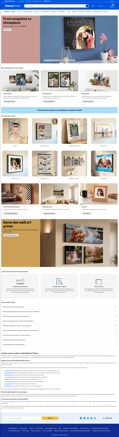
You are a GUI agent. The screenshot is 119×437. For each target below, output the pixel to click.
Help (93, 6)
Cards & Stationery (27, 11)
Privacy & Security (36, 430)
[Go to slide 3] (60, 60)
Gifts (68, 11)
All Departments (12, 428)
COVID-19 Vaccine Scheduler (70, 428)
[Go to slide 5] (72, 60)
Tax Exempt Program (103, 428)
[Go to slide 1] (49, 60)
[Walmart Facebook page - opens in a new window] (81, 418)
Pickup (12, 11)
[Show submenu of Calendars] (91, 11)
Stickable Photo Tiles (10, 373)
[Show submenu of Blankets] (56, 11)
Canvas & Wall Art (45, 11)
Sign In (112, 1)
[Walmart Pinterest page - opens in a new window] (88, 418)
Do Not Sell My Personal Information (80, 430)
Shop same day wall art (11, 235)
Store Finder (21, 1)
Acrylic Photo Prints (10, 377)
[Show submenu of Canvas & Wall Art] (49, 11)
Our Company (39, 428)
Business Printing (98, 11)
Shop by (105, 11)
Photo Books (62, 11)
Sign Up (50, 418)
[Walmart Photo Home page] (12, 6)
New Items (6, 11)
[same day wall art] (79, 243)
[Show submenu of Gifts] (70, 11)
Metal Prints (8, 375)
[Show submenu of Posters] (39, 11)
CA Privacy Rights (47, 430)
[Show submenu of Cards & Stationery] (32, 11)
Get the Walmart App (14, 430)
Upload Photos (47, 1)
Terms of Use (25, 430)
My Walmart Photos (37, 1)
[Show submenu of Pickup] (15, 11)
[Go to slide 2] (55, 60)
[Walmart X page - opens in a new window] (84, 418)
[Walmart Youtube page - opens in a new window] (91, 418)
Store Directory (23, 428)
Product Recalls (84, 428)
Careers (31, 428)
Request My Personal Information (101, 430)
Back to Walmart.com (10, 1)
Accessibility (94, 428)
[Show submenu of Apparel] (76, 11)
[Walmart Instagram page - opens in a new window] (95, 418)
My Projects (28, 1)
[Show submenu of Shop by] (107, 11)
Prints (19, 11)
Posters (36, 11)
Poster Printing (9, 370)
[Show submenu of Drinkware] (84, 11)
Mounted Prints (9, 386)
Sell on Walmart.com (50, 428)
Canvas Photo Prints (10, 381)
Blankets (54, 11)
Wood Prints (8, 384)
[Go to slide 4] (66, 60)
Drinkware (81, 11)
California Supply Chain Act (61, 430)
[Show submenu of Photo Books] (65, 11)
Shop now (7, 29)
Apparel (74, 11)
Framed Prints (8, 379)
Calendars (88, 11)
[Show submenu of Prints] (21, 11)
